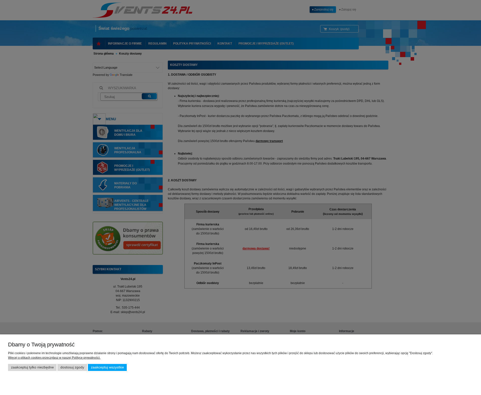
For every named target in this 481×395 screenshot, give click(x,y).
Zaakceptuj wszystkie (107, 367)
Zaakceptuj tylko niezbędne (32, 367)
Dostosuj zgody (72, 367)
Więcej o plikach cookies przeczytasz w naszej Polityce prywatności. (54, 357)
